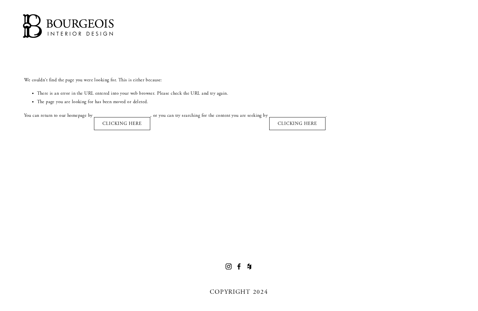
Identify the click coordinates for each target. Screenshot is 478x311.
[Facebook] (239, 266)
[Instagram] (228, 266)
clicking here (122, 124)
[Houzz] (249, 266)
